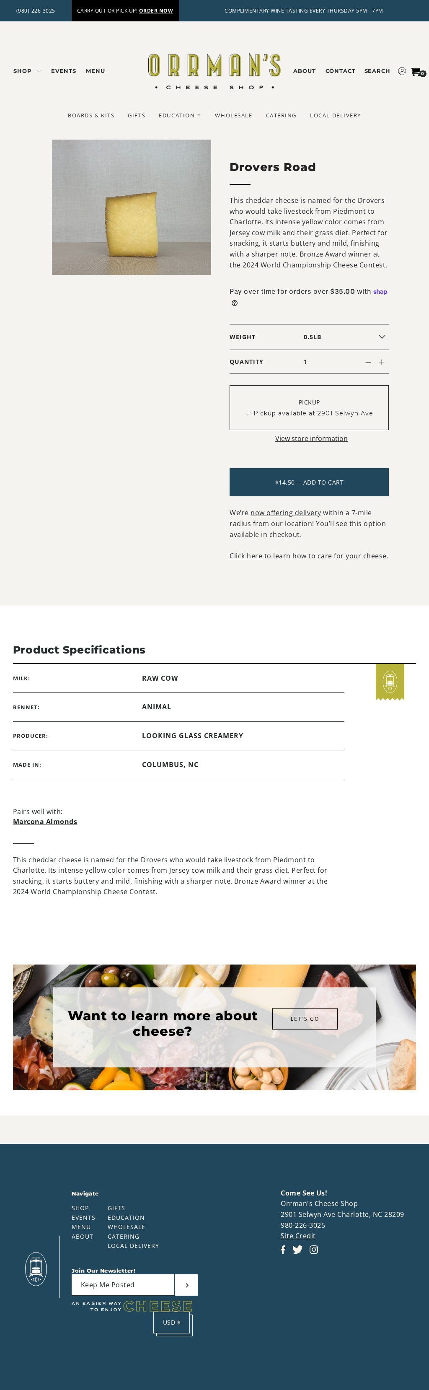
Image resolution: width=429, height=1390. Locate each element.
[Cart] (416, 71)
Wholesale (126, 1227)
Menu (81, 1227)
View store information (311, 438)
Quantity (247, 362)
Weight (243, 337)
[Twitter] (300, 1254)
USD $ (172, 1322)
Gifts (116, 1208)
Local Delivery (133, 1246)
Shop (80, 1208)
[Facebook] (285, 1254)
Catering (124, 1236)
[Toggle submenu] (199, 114)
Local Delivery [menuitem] (335, 115)
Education (126, 1217)
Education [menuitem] (177, 115)
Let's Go (305, 1018)
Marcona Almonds (45, 821)
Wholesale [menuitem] (233, 115)
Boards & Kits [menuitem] (91, 115)
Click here (246, 555)
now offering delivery (286, 512)
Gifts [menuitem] (136, 115)
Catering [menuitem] (281, 115)
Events (84, 1217)
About (82, 1236)
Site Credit (298, 1235)
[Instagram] (316, 1254)
